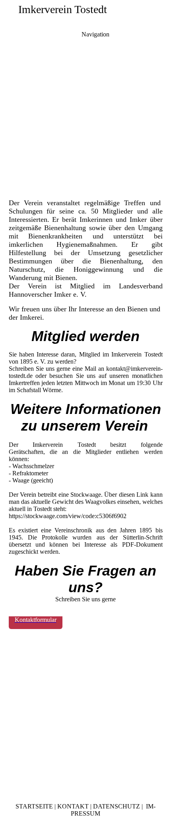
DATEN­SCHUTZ (116, 806)
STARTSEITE (34, 806)
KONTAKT (73, 806)
